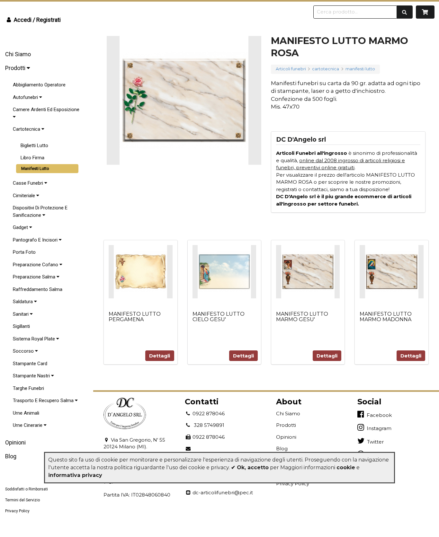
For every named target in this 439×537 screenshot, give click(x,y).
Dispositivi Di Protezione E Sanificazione (40, 211)
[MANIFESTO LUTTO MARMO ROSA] (184, 100)
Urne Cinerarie (28, 425)
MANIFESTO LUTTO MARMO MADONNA (386, 317)
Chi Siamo (18, 54)
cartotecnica (325, 69)
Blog (282, 448)
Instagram (377, 428)
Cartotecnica (27, 129)
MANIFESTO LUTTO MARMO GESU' (302, 317)
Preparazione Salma (35, 277)
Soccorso (24, 351)
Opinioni (15, 442)
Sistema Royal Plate (34, 339)
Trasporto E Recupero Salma (44, 400)
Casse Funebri (28, 183)
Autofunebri (26, 97)
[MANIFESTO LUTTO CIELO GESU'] (224, 271)
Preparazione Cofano (36, 265)
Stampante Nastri (32, 376)
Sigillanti (21, 326)
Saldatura (23, 301)
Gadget (21, 227)
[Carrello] (425, 12)
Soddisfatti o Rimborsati (26, 489)
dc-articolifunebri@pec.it (222, 492)
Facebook (378, 415)
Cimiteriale (24, 195)
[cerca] (404, 11)
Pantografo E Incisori (36, 240)
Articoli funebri (291, 69)
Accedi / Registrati (37, 19)
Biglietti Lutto (34, 145)
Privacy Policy (17, 511)
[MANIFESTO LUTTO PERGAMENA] (140, 271)
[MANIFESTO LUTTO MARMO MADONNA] (391, 271)
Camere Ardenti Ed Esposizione (46, 109)
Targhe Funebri (28, 388)
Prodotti (16, 68)
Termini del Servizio (22, 500)
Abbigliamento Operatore (39, 85)
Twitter (374, 442)
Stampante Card (30, 363)
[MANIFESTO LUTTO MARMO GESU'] (308, 271)
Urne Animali (26, 413)
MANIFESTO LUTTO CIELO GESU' (219, 317)
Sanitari (21, 314)
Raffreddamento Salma (37, 289)
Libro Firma (32, 158)
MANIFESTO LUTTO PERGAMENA (135, 317)
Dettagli (159, 356)
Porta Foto (24, 252)
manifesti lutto (360, 69)
